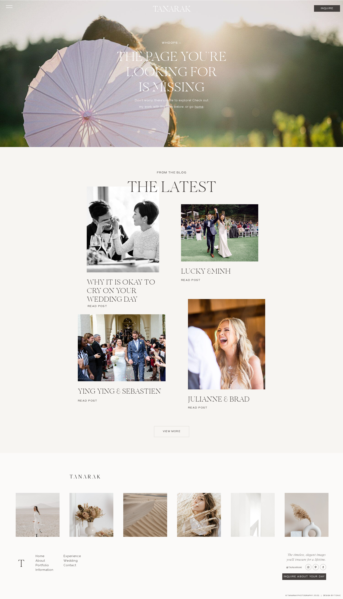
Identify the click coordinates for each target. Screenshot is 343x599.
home (199, 106)
